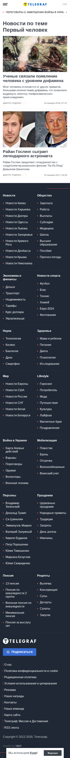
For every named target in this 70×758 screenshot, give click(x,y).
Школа (44, 234)
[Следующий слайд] (66, 12)
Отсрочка (46, 460)
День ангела (48, 531)
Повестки (46, 448)
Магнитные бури (51, 421)
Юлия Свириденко (18, 563)
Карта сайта (12, 714)
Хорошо (53, 753)
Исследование (49, 363)
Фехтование (48, 314)
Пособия (46, 250)
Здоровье (44, 330)
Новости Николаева (19, 263)
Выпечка (45, 583)
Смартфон (13, 363)
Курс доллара (15, 312)
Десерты (46, 602)
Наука (7, 330)
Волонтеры (13, 476)
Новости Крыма (16, 257)
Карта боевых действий (15, 450)
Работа (44, 209)
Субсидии (46, 222)
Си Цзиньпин (14, 519)
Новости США (15, 390)
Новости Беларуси (18, 415)
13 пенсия (12, 583)
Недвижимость (15, 299)
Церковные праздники (47, 505)
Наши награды (14, 696)
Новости (9, 195)
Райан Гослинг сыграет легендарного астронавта (27, 154)
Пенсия (8, 575)
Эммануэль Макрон (19, 525)
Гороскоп (46, 383)
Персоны (9, 495)
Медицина (46, 228)
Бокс (43, 289)
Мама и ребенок (50, 338)
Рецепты (43, 575)
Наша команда (14, 708)
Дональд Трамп (16, 512)
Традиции (46, 519)
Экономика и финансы (12, 277)
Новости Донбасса (18, 250)
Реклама (10, 689)
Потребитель (48, 390)
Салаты (45, 608)
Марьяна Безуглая (18, 557)
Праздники (45, 495)
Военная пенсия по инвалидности (18, 604)
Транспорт (13, 293)
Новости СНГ (15, 402)
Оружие (11, 470)
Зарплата (46, 203)
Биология (12, 351)
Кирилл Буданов (16, 538)
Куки (33, 752)
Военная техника (17, 483)
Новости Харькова (18, 209)
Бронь (44, 454)
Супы (43, 596)
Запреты (45, 525)
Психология (48, 357)
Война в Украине (15, 440)
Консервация (48, 589)
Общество (44, 195)
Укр (64, 4)
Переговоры (14, 464)
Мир (6, 376)
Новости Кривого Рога (17, 242)
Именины (46, 538)
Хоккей (44, 302)
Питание (45, 344)
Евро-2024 (47, 308)
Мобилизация (47, 440)
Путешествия (49, 402)
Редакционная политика (20, 677)
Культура (46, 409)
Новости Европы (17, 383)
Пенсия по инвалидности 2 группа (16, 593)
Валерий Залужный (19, 531)
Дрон (9, 357)
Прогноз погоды (50, 257)
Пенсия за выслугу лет (18, 624)
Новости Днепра (17, 215)
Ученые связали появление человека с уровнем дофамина (33, 78)
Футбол (45, 283)
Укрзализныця (15, 318)
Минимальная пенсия (15, 614)
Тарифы (11, 305)
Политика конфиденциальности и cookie (31, 670)
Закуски (45, 615)
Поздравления (49, 427)
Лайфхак (46, 415)
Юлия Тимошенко (17, 550)
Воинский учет (49, 473)
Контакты (10, 702)
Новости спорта (48, 275)
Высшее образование (48, 242)
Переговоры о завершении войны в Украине (37, 12)
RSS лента (11, 727)
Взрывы (11, 457)
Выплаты (46, 215)
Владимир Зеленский (13, 505)
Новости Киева (16, 203)
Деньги (10, 286)
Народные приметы (53, 512)
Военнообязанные (52, 466)
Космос (10, 344)
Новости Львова (16, 228)
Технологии (13, 338)
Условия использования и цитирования (30, 683)
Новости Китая (15, 409)
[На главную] (35, 4)
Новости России (16, 396)
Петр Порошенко (17, 544)
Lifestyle (43, 376)
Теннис (44, 296)
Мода (43, 396)
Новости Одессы (17, 222)
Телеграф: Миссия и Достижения (26, 721)
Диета (44, 351)
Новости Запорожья (19, 234)
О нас (8, 664)
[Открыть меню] (5, 4)
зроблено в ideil (12, 746)
